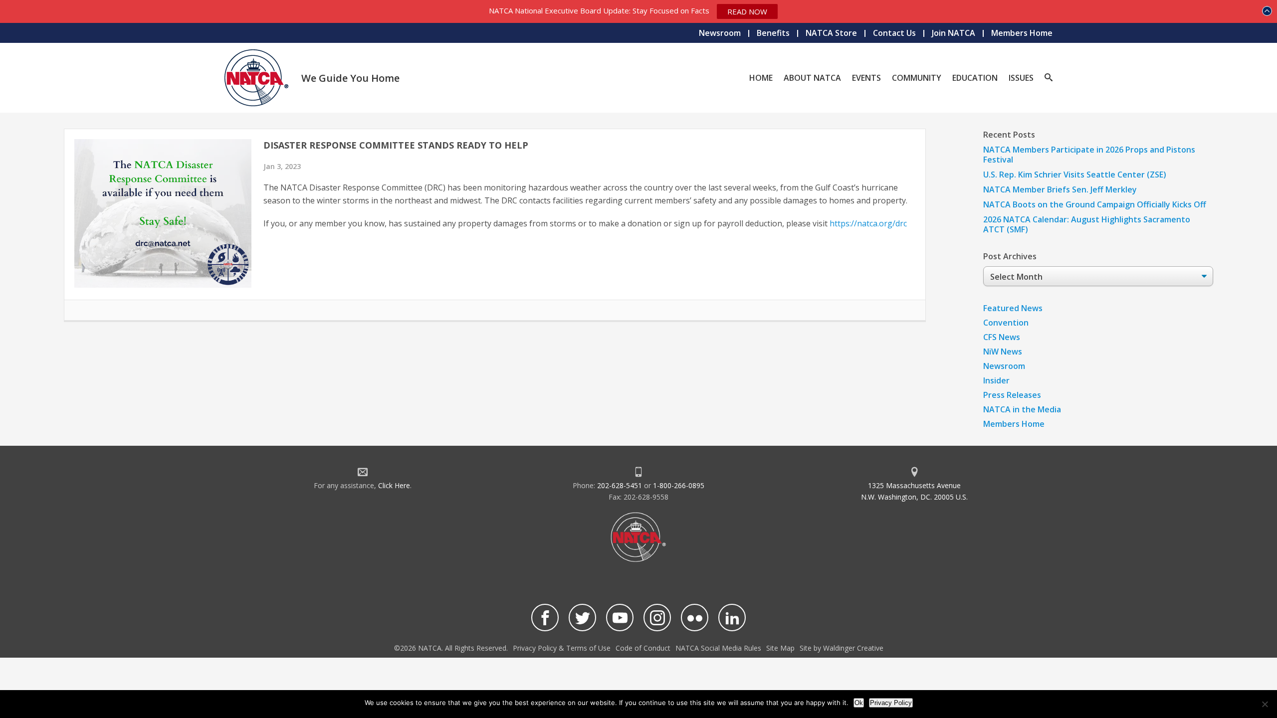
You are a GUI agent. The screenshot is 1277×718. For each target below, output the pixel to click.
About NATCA (812, 77)
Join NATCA (953, 32)
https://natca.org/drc (868, 223)
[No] (1265, 704)
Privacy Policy (891, 703)
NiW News (1002, 351)
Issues (1021, 77)
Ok (858, 703)
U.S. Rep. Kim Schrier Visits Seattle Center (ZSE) (1074, 174)
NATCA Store (831, 32)
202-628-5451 (619, 485)
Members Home (1022, 32)
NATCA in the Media (1022, 409)
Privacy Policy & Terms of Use (562, 648)
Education (975, 77)
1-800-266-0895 (678, 485)
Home (761, 77)
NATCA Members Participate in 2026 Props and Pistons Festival (1089, 154)
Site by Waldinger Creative (841, 648)
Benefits (773, 32)
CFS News (1001, 337)
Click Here (394, 485)
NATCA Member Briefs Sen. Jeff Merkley (1060, 189)
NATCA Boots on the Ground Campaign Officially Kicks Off (1094, 204)
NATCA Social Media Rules (718, 648)
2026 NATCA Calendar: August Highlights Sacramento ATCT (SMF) (1086, 224)
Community (916, 77)
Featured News (1013, 308)
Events (866, 77)
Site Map (780, 648)
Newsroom (720, 32)
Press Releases (1012, 394)
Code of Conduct (643, 648)
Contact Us (894, 32)
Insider (996, 380)
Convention (1006, 322)
